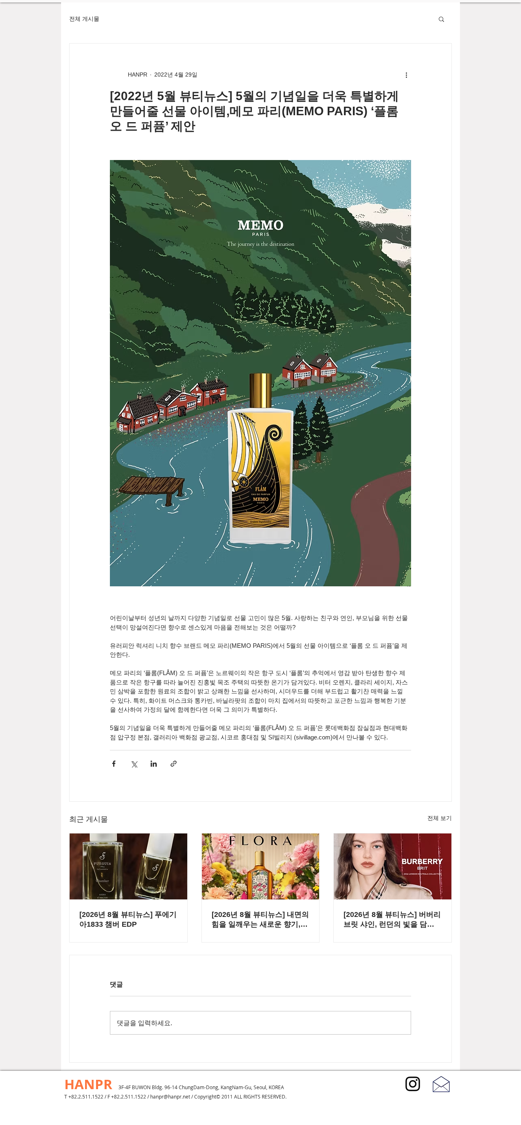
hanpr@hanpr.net (170, 1096)
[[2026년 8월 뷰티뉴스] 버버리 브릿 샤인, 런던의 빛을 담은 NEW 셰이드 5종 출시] (392, 866)
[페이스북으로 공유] (114, 764)
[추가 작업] (406, 74)
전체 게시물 (84, 18)
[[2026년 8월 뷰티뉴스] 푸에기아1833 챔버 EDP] (128, 866)
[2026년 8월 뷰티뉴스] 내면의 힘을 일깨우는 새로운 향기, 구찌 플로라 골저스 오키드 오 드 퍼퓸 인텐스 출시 (260, 919)
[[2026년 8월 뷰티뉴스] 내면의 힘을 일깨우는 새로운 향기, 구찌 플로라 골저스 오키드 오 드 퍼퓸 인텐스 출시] (261, 866)
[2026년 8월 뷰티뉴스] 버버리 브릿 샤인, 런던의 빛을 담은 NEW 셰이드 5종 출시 (392, 919)
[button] (441, 18)
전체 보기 (439, 818)
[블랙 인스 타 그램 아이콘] (412, 1084)
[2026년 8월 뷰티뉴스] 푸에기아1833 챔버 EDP (128, 919)
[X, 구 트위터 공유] (134, 764)
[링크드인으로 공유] (154, 764)
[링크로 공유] (173, 764)
